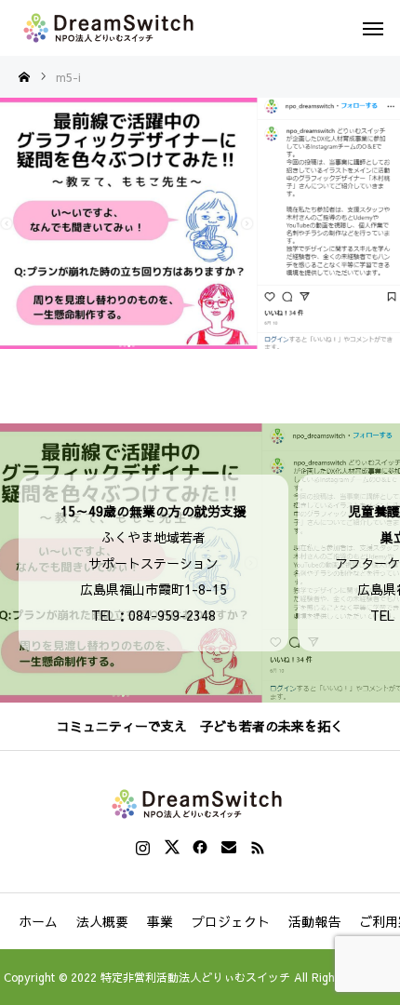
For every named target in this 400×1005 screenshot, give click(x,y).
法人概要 (102, 921)
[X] (172, 846)
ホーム (38, 921)
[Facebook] (200, 846)
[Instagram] (143, 846)
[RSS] (258, 846)
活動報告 (314, 921)
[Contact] (229, 846)
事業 (160, 921)
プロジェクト (231, 921)
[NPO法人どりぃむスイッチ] (112, 28)
